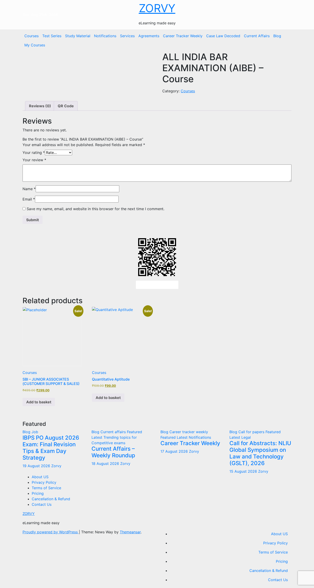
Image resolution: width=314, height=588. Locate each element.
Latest (97, 437)
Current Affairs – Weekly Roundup (113, 452)
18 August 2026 (105, 463)
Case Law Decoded (223, 36)
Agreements (148, 36)
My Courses (34, 45)
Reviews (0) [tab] (40, 106)
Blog (277, 36)
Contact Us (41, 504)
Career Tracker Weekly (183, 36)
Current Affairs (257, 36)
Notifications (105, 36)
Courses (31, 36)
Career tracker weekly (188, 432)
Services (127, 36)
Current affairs (113, 432)
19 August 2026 (37, 466)
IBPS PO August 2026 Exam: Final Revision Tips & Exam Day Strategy (51, 447)
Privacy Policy (44, 482)
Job (34, 432)
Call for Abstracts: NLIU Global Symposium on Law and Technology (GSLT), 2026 (260, 453)
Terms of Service (46, 488)
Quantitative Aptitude (111, 379)
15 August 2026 (243, 471)
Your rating (34, 152)
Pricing (38, 493)
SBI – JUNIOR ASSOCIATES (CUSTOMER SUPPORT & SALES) (51, 381)
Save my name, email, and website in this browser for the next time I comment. (95, 208)
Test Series (51, 36)
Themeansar (130, 532)
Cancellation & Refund (51, 499)
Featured (134, 432)
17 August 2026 (174, 451)
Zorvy (56, 466)
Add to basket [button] (38, 402)
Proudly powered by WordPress (51, 532)
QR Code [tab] (66, 106)
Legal (246, 437)
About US (40, 477)
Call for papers (251, 432)
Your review (34, 160)
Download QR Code (157, 285)
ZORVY (157, 8)
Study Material (77, 36)
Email (29, 199)
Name (29, 189)
